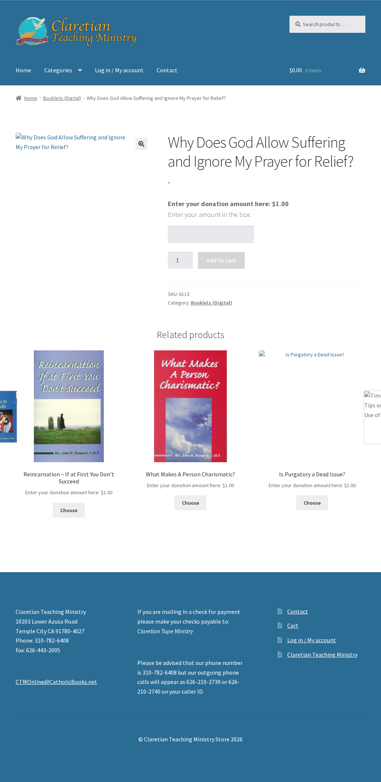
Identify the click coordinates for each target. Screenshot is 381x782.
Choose (68, 510)
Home (23, 70)
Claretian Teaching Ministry (322, 654)
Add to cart (221, 260)
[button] (141, 144)
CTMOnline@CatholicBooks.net (56, 681)
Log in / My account (119, 70)
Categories (58, 70)
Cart (292, 625)
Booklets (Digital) (62, 98)
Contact (167, 70)
